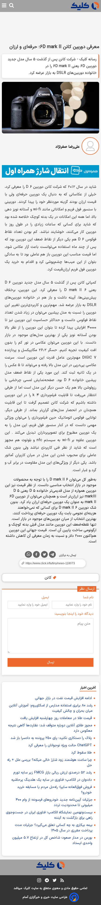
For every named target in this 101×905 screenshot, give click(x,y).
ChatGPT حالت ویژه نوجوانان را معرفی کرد (60, 745)
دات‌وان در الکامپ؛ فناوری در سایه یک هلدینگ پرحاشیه (51, 780)
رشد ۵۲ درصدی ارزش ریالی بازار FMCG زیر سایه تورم (52, 772)
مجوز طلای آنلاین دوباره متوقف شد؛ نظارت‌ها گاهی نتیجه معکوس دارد (50, 728)
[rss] (62, 881)
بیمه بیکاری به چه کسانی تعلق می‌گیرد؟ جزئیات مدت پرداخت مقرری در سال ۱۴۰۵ (54, 827)
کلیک (26, 888)
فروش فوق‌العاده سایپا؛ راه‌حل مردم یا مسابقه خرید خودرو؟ (54, 789)
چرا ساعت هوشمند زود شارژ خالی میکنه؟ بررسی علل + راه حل (49, 762)
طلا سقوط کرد (81, 752)
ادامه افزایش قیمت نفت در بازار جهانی (63, 698)
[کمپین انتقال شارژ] (50, 171)
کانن (49, 577)
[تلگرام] (52, 555)
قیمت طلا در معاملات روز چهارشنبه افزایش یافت (56, 718)
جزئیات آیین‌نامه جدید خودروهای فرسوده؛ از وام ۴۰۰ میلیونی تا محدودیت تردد (54, 802)
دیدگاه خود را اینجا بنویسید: (73, 613)
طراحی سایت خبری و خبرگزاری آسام (45, 897)
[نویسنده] (90, 147)
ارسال (50, 662)
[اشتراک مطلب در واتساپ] (28, 554)
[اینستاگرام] (39, 881)
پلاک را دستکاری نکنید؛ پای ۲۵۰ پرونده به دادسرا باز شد (51, 738)
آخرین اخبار (88, 687)
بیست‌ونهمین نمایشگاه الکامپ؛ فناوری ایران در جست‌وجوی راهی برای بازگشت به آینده (49, 815)
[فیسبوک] (36, 555)
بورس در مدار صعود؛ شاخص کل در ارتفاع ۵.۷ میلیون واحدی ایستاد (52, 840)
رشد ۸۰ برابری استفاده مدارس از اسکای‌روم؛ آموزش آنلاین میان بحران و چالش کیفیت (51, 708)
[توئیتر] (44, 555)
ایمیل (45, 597)
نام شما (88, 597)
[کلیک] (85, 6)
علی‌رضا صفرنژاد (67, 147)
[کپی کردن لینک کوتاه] (50, 563)
